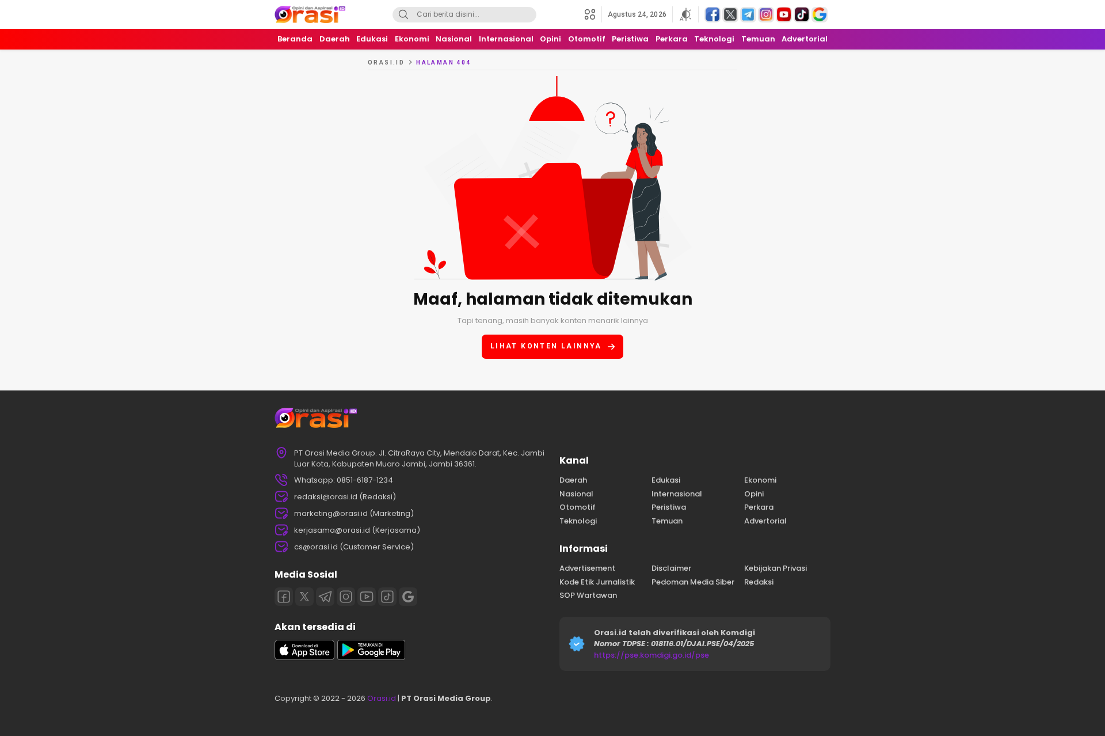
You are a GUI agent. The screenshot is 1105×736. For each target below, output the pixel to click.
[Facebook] (284, 596)
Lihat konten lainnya (546, 346)
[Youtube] (366, 596)
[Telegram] (325, 596)
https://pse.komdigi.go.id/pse (651, 655)
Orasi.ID (386, 62)
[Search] (403, 14)
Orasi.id (380, 698)
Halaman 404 (443, 62)
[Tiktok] (387, 596)
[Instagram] (346, 596)
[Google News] (408, 596)
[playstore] (371, 657)
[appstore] (304, 657)
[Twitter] (304, 596)
